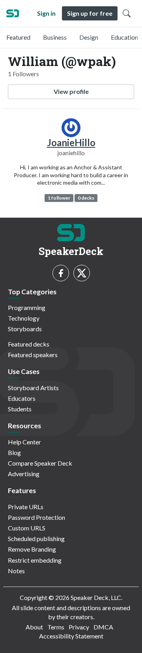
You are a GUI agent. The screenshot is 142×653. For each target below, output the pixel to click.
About (34, 627)
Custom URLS (26, 528)
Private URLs (25, 506)
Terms (55, 627)
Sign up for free (89, 13)
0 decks (86, 198)
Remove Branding (32, 549)
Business (55, 37)
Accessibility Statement (71, 636)
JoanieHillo (71, 142)
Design (88, 37)
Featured (18, 37)
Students (20, 409)
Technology (23, 318)
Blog (14, 452)
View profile (71, 91)
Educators (22, 398)
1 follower (59, 198)
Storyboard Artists (33, 387)
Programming (26, 307)
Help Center (24, 442)
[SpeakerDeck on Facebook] (60, 273)
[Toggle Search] (127, 13)
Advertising (23, 473)
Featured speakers (33, 354)
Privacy (79, 627)
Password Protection (36, 517)
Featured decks (28, 344)
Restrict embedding (35, 560)
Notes (16, 570)
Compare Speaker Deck (40, 463)
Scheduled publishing (36, 538)
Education (124, 37)
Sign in (46, 13)
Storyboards (25, 328)
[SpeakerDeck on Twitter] (81, 273)
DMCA (103, 627)
